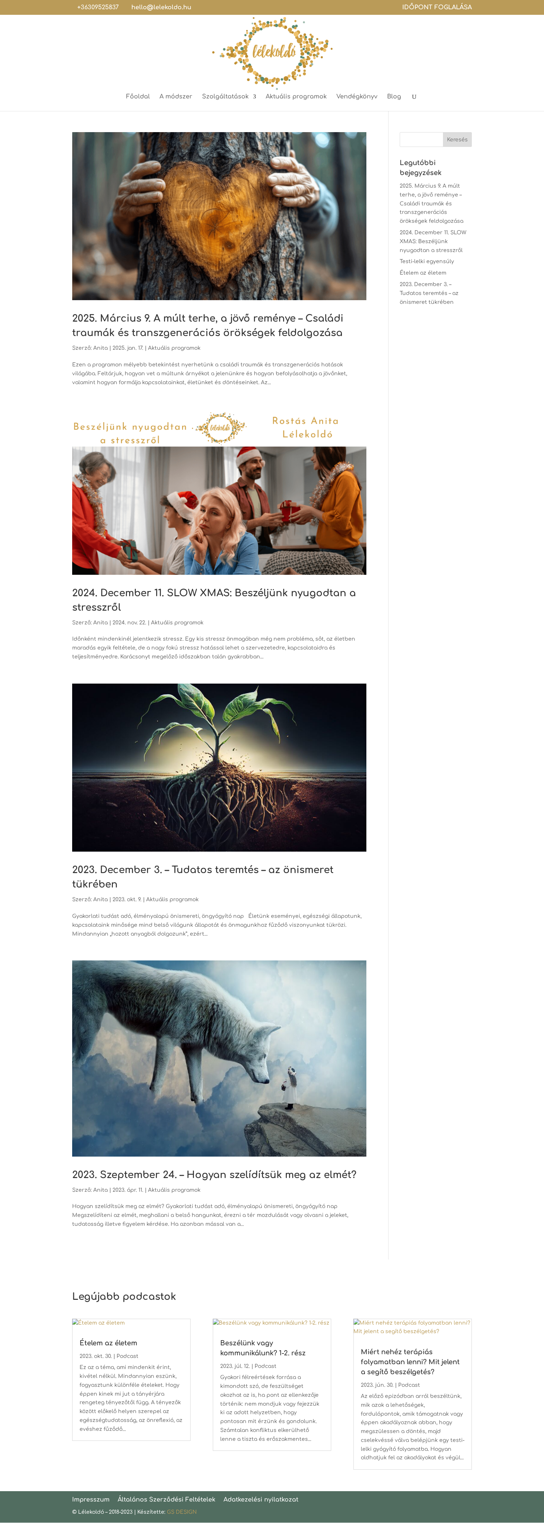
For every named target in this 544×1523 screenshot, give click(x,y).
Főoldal (138, 97)
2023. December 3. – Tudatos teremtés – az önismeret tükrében (429, 293)
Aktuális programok (296, 97)
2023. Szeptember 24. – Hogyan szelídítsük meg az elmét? (214, 1175)
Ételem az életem (423, 273)
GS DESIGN (182, 1512)
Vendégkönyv (356, 97)
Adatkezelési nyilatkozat (261, 1500)
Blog (394, 97)
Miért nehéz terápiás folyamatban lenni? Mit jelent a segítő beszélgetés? (410, 1362)
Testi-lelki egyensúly (427, 261)
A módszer (175, 97)
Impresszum (91, 1500)
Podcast (127, 1356)
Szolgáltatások (225, 97)
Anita (100, 348)
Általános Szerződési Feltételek (166, 1500)
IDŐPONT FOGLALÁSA (437, 7)
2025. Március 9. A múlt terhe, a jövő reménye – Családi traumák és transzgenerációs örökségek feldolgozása (431, 203)
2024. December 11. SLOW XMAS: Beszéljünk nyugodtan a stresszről (433, 241)
